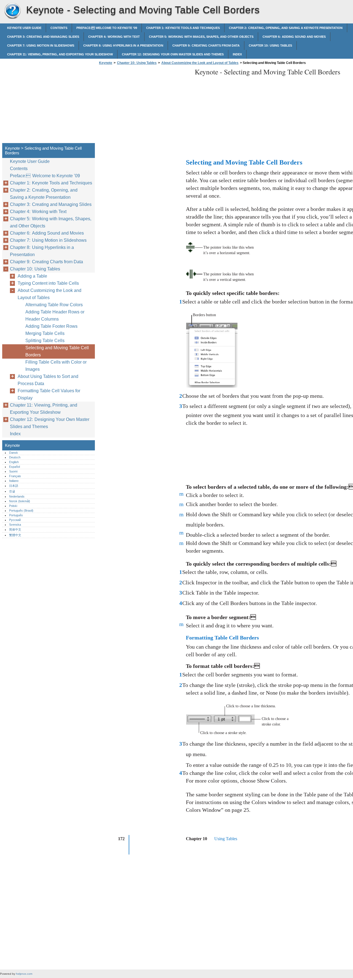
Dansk (13, 452)
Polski (13, 505)
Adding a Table (32, 276)
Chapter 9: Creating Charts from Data (206, 45)
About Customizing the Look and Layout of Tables (200, 63)
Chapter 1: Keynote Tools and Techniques (183, 27)
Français (15, 476)
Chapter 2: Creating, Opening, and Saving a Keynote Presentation (286, 27)
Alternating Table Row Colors (54, 304)
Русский (15, 520)
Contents (58, 27)
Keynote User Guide (24, 27)
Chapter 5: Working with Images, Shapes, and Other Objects (201, 36)
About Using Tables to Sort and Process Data (48, 380)
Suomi (13, 471)
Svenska (15, 524)
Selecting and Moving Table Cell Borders (57, 351)
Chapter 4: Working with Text (114, 36)
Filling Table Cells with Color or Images (56, 366)
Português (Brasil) (21, 510)
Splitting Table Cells (45, 340)
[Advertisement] (144, 105)
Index (237, 54)
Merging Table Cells (45, 333)
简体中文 (15, 529)
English (14, 462)
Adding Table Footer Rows (51, 326)
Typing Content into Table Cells (48, 283)
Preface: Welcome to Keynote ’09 (106, 27)
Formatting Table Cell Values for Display (49, 394)
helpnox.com (24, 973)
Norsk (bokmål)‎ (19, 501)
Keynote (12, 11)
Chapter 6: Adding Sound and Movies (294, 36)
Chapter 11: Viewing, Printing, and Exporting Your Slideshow (60, 54)
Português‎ (16, 515)
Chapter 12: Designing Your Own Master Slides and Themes (173, 54)
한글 (12, 491)
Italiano (13, 480)
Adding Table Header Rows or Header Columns (54, 315)
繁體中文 (15, 535)
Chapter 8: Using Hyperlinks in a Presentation (123, 45)
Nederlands (17, 496)
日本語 (13, 485)
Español (14, 466)
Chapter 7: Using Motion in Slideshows (40, 45)
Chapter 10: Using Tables (270, 45)
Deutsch (14, 457)
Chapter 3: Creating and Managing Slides (43, 36)
